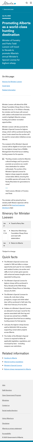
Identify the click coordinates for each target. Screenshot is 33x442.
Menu (31, 3)
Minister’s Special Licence (13, 365)
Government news (8, 9)
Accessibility (6, 433)
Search (27, 3)
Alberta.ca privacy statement (12, 428)
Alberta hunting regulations (13, 362)
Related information (9, 90)
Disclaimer (5, 423)
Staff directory (7, 390)
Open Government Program (11, 395)
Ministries (5, 400)
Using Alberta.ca (8, 418)
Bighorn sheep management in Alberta (17, 369)
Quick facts (6, 86)
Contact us (6, 405)
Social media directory (9, 410)
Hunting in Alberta (10, 358)
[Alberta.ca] (9, 3)
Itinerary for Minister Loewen (12, 81)
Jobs (3, 385)
